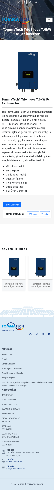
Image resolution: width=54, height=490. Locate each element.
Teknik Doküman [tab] (12, 204)
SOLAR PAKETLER (9, 404)
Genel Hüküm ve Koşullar (13, 373)
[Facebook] (30, 334)
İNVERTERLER (7, 395)
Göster (34, 214)
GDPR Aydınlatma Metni (12, 368)
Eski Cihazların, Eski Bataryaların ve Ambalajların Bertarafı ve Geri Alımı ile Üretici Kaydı (27, 384)
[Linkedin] (49, 334)
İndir (46, 214)
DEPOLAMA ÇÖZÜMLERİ (7, 427)
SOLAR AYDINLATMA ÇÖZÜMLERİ (10, 443)
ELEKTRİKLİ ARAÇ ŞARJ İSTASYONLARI (10, 435)
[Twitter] (43, 334)
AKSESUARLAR (8, 413)
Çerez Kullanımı (8, 363)
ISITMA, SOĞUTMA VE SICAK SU (11, 420)
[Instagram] (37, 334)
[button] (36, 2)
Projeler (5, 359)
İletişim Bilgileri (8, 377)
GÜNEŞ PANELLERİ (9, 399)
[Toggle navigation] (49, 20)
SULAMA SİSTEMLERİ (11, 409)
